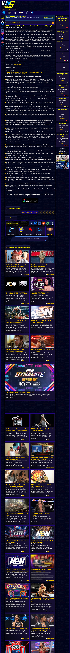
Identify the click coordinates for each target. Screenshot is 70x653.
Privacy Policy (62, 153)
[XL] (18, 22)
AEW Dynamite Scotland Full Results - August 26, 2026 (20, 392)
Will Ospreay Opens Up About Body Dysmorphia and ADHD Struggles (15, 350)
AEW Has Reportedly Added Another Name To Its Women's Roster (42, 321)
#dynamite (62, 58)
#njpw (23, 212)
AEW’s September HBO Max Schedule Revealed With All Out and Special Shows (16, 293)
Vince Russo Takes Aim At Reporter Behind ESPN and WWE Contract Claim (42, 458)
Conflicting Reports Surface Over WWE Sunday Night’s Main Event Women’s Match (17, 429)
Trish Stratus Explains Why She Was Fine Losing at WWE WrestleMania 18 (16, 321)
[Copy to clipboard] (31, 223)
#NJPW (27, 72)
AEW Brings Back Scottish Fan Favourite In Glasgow (17, 514)
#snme (62, 80)
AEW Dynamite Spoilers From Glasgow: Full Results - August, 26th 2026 (42, 570)
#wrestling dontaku (32, 212)
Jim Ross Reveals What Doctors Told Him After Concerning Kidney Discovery (16, 265)
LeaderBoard (50, 234)
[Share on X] (52, 223)
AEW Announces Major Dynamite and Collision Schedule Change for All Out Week (17, 570)
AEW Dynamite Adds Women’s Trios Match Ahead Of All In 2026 (17, 599)
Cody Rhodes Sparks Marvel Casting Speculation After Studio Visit (40, 265)
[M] (15, 22)
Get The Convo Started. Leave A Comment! (30, 238)
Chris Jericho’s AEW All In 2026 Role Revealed (40, 514)
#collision (62, 69)
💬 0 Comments (25, 274)
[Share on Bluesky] (35, 223)
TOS (59, 153)
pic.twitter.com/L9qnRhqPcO (36, 72)
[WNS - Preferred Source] (30, 200)
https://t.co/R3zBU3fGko (18, 64)
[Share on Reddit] (44, 223)
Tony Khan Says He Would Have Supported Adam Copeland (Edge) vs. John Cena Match (42, 600)
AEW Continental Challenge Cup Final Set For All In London (16, 541)
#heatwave (62, 47)
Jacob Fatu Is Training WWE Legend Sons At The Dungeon (42, 350)
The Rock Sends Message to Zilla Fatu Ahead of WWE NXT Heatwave (41, 629)
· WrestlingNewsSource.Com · (8, 9)
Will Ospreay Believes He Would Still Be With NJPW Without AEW (41, 485)
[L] (16, 22)
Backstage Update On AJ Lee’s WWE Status (17, 628)
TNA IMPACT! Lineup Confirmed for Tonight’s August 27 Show (40, 293)
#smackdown (62, 25)
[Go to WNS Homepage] (9, 5)
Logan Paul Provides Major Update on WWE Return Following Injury (17, 458)
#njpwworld (22, 72)
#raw (62, 38)
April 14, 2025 (25, 73)
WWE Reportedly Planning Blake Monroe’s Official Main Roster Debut (42, 429)
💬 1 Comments (25, 467)
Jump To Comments (11, 234)
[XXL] (20, 22)
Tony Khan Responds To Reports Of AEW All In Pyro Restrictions (42, 541)
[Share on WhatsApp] (48, 223)
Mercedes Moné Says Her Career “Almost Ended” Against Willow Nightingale (16, 485)
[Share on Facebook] (39, 223)
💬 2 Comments (50, 467)
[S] (13, 22)
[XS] (11, 22)
